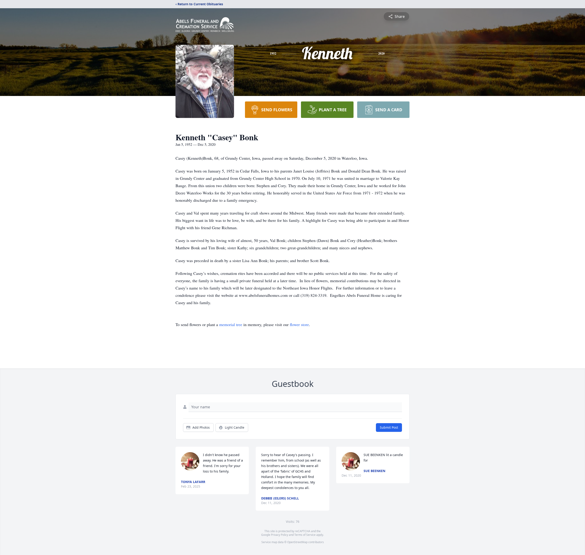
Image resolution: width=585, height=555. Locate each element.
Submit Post (389, 427)
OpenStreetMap (297, 542)
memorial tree (230, 324)
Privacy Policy (279, 535)
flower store (299, 324)
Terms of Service (305, 535)
